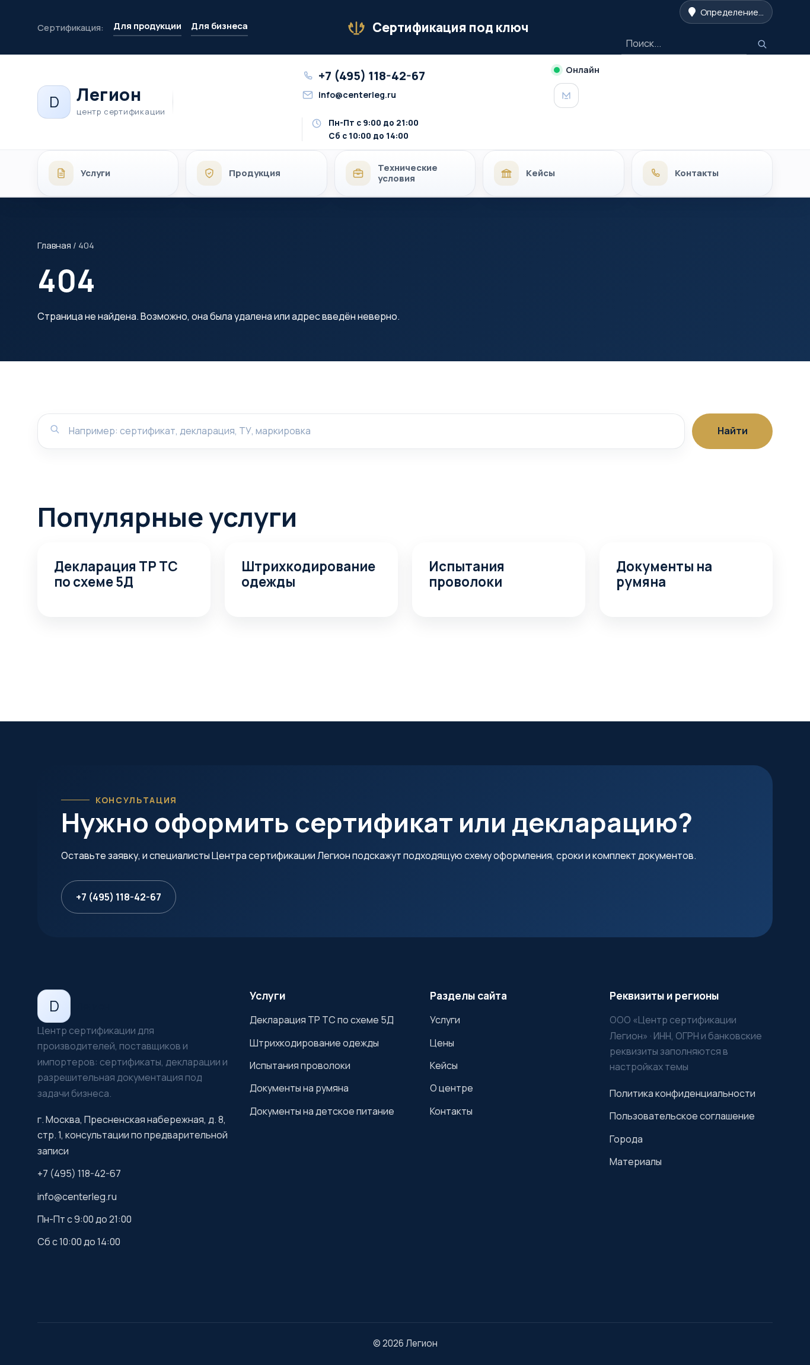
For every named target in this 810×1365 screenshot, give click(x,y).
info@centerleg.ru (77, 1196)
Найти (732, 430)
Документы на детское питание (322, 1111)
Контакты (451, 1111)
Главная (54, 245)
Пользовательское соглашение (682, 1115)
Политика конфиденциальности (682, 1093)
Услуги (445, 1019)
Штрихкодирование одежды (308, 574)
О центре (451, 1087)
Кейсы (444, 1065)
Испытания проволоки (467, 574)
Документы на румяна (664, 574)
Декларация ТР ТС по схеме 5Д (116, 574)
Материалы (636, 1161)
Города (626, 1139)
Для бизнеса (219, 25)
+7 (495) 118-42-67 (118, 896)
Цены (442, 1042)
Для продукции (147, 25)
